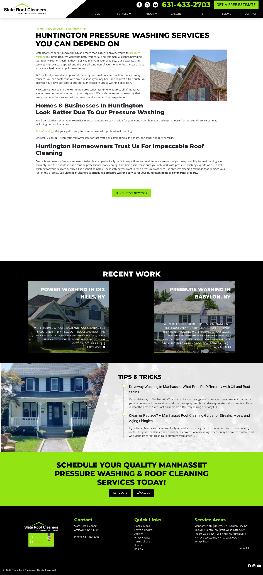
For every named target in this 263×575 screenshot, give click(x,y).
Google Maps (142, 526)
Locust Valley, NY (204, 533)
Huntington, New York (131, 193)
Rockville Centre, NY (206, 530)
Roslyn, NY (220, 526)
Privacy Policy (142, 537)
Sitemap (139, 545)
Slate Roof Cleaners (23, 570)
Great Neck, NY (232, 537)
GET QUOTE (120, 492)
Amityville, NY (202, 541)
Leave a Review (143, 530)
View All (244, 548)
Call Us (145, 492)
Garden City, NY (238, 526)
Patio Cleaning (44, 131)
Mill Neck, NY (224, 533)
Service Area (55, 29)
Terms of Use (142, 541)
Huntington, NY (76, 29)
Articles (138, 533)
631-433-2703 (186, 4)
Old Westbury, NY (210, 537)
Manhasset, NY (203, 526)
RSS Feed (139, 549)
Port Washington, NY (232, 530)
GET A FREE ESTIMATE (236, 5)
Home (40, 29)
